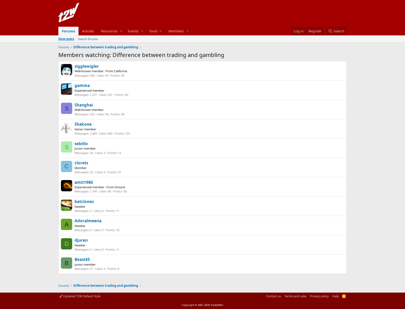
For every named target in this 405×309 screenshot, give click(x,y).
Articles (88, 31)
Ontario (120, 187)
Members (176, 31)
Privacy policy (319, 296)
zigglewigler (87, 66)
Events (133, 31)
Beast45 (82, 259)
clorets (81, 163)
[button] (121, 31)
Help (335, 296)
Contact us (273, 296)
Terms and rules (296, 296)
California (120, 71)
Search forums (88, 39)
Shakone (83, 124)
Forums (68, 31)
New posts (66, 39)
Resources (109, 31)
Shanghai (84, 105)
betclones (84, 201)
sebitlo (81, 143)
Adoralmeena (88, 220)
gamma (82, 85)
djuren (81, 240)
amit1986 (84, 182)
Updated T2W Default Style (81, 296)
